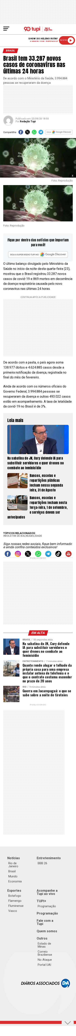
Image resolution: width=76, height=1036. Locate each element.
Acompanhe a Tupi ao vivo (47, 892)
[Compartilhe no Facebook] (20, 133)
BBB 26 (42, 863)
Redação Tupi (28, 121)
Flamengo (14, 901)
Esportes (14, 890)
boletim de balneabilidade (23, 536)
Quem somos (47, 931)
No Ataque (45, 960)
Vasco (12, 911)
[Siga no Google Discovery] (59, 133)
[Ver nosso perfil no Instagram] (18, 556)
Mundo (12, 876)
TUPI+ (41, 901)
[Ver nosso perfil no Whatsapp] (38, 556)
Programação (47, 906)
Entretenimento (49, 858)
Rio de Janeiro (13, 864)
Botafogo (14, 896)
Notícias (13, 858)
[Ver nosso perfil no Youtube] (68, 556)
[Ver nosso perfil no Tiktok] (58, 556)
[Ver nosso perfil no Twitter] (28, 556)
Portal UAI (44, 965)
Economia (15, 881)
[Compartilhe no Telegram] (41, 133)
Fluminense (16, 906)
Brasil (12, 871)
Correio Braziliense (45, 953)
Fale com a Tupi (45, 922)
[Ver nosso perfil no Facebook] (8, 556)
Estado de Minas (44, 945)
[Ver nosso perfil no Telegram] (48, 556)
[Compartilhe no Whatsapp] (34, 133)
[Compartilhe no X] (27, 133)
